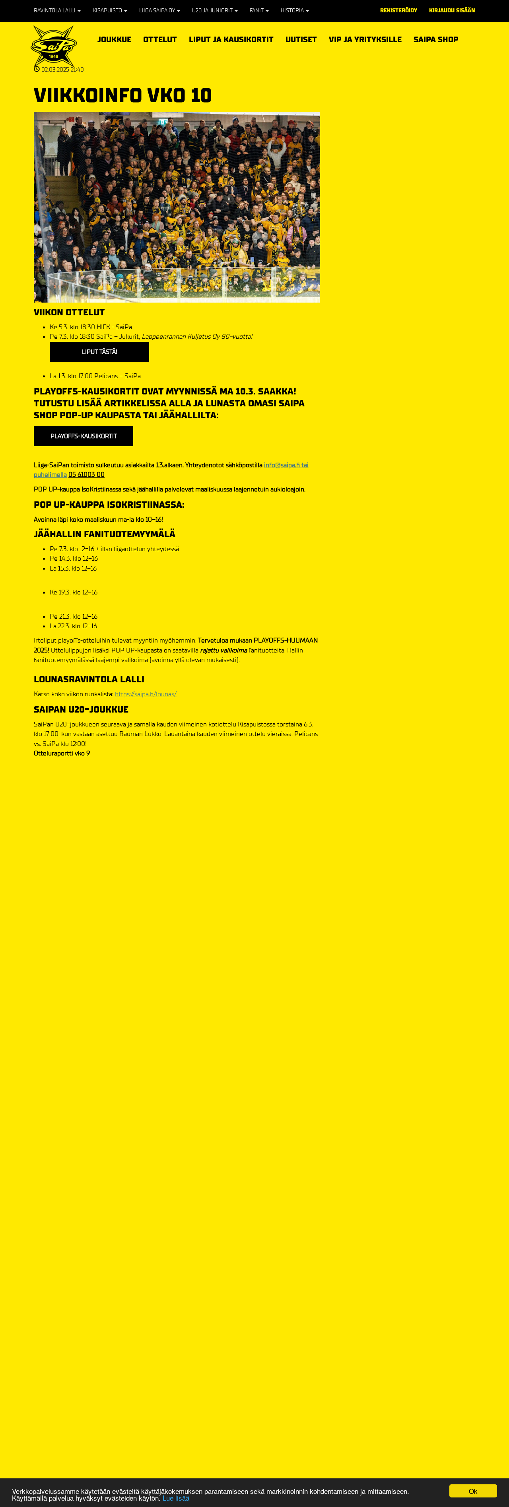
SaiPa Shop (436, 39)
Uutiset (301, 39)
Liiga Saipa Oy (157, 10)
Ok (473, 1491)
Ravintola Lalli (55, 10)
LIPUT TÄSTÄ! (99, 351)
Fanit (257, 10)
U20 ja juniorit (213, 10)
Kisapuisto (108, 10)
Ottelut (160, 38)
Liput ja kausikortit (231, 38)
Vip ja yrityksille (365, 38)
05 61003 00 (86, 474)
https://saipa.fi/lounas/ (146, 694)
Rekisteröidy (398, 10)
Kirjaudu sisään (452, 10)
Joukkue (114, 38)
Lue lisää (176, 1498)
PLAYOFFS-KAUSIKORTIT (84, 436)
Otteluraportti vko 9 (62, 753)
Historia (293, 10)
